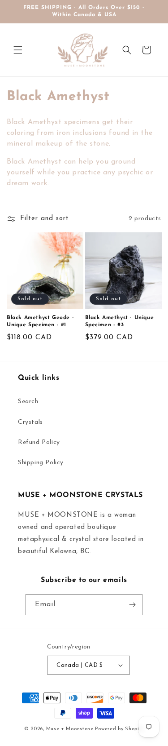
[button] (18, 50)
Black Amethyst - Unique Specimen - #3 (119, 321)
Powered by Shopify (119, 729)
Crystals (30, 422)
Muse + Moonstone (70, 729)
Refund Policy (39, 442)
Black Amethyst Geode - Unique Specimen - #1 (40, 321)
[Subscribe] (132, 604)
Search (28, 401)
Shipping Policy (41, 462)
